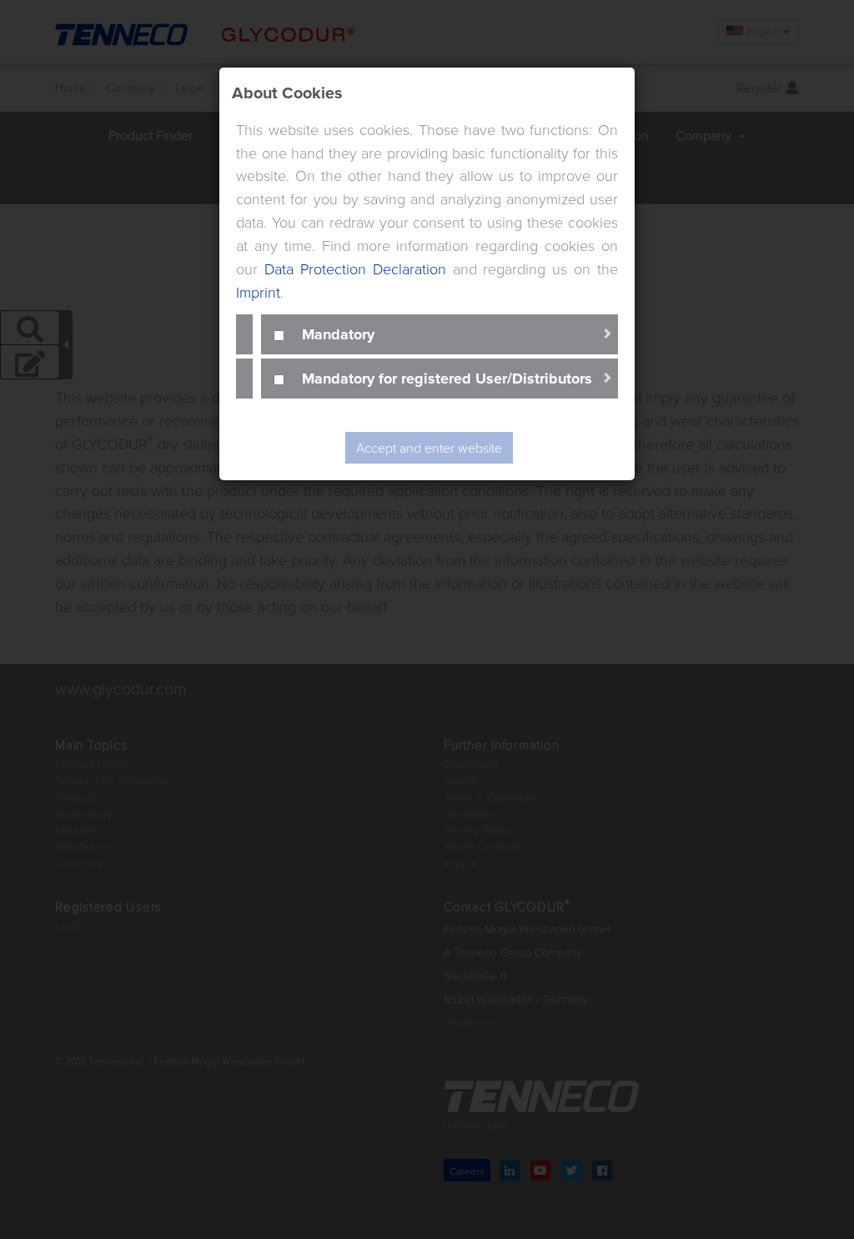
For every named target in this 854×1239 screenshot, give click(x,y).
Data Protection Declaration (355, 268)
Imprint (258, 292)
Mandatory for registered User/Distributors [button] (447, 378)
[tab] (439, 334)
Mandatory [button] (338, 334)
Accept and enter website (429, 448)
